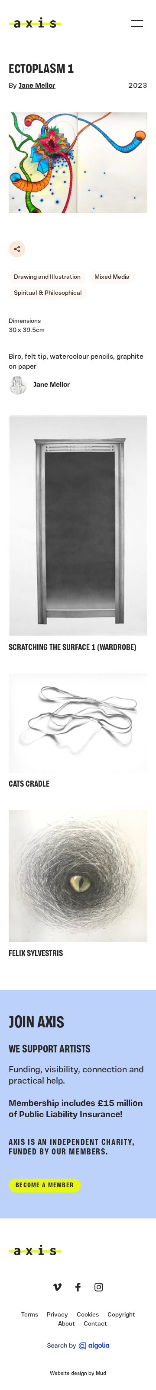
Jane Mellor (37, 86)
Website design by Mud (78, 1373)
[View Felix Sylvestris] (78, 886)
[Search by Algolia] (78, 1345)
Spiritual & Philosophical (48, 293)
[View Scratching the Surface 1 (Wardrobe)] (78, 535)
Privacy (57, 1315)
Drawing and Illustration (47, 277)
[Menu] (137, 23)
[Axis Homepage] (35, 22)
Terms (29, 1315)
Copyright (121, 1315)
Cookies (88, 1315)
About (66, 1324)
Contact (95, 1324)
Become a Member (45, 1185)
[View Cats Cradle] (78, 733)
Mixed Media (112, 277)
